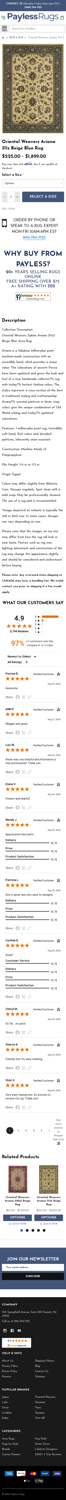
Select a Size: (13, 175)
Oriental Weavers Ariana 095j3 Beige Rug (17, 1201)
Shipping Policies (44, 1361)
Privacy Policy (10, 1366)
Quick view (19, 1224)
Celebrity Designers (46, 1449)
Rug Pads (40, 1439)
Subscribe (33, 1276)
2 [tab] (27, 1230)
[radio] (48, 617)
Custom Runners (11, 1454)
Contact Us (41, 1371)
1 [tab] (21, 1230)
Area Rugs (8, 1439)
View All (40, 1418)
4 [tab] (38, 1230)
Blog (37, 1366)
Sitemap (40, 1376)
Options (17, 1217)
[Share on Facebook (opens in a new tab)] (17, 697)
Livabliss (7, 1413)
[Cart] (62, 17)
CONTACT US (14, 3)
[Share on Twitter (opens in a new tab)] (23, 697)
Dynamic (40, 1413)
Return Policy (9, 1371)
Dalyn (5, 1418)
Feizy (38, 1407)
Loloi (5, 1402)
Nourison (40, 1402)
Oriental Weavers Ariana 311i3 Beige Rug (49, 1201)
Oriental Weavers (45, 1397)
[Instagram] (5, 1331)
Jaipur (5, 1397)
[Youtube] (19, 1331)
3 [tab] (33, 1230)
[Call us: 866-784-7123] (3, 17)
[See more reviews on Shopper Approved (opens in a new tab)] (29, 697)
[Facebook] (12, 1331)
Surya (5, 1407)
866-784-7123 (34, 238)
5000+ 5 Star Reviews (48, 1454)
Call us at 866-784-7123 (16, 1321)
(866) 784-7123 (33, 7)
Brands (6, 1449)
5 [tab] (44, 1230)
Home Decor (42, 1444)
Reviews (6, 1376)
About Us (7, 1361)
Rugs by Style (10, 1444)
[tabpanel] (17, 1196)
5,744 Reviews (19, 631)
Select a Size (43, 196)
